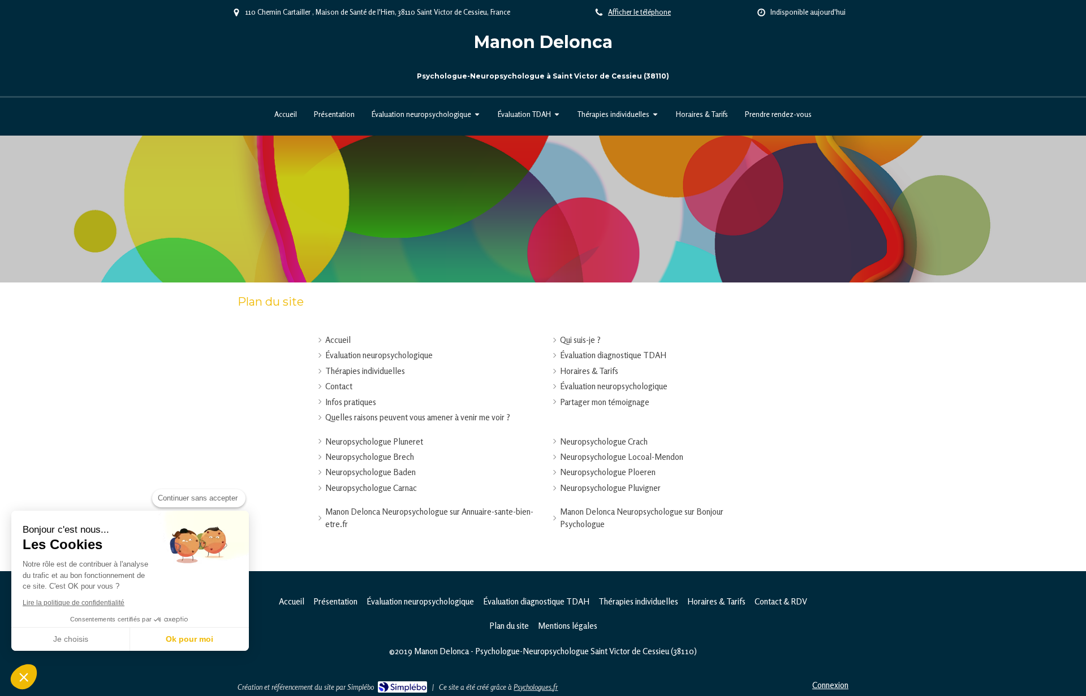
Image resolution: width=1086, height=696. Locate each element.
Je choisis (70, 638)
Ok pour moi (189, 638)
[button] (23, 676)
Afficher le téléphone (639, 12)
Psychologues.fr (536, 686)
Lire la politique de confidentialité (73, 603)
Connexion (830, 685)
